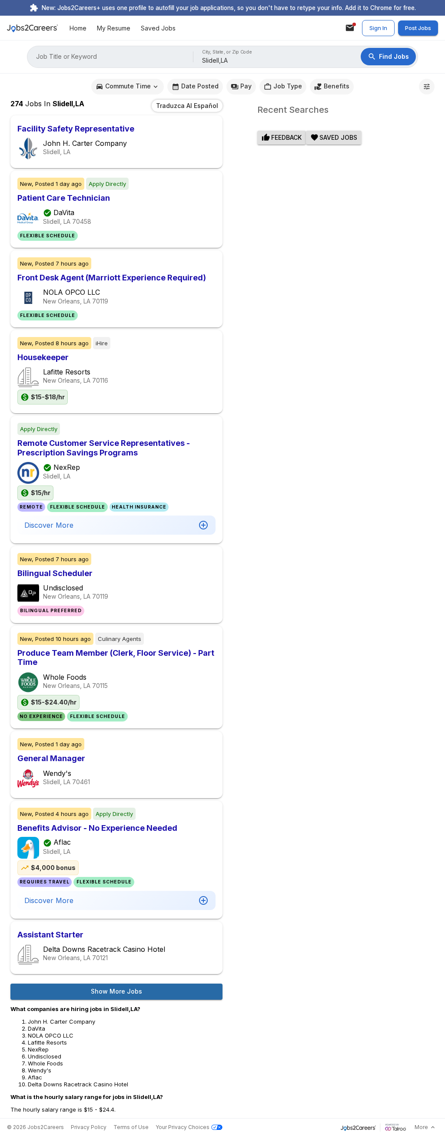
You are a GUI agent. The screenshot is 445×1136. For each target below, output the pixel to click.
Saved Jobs (158, 28)
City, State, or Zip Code (227, 52)
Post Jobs (418, 27)
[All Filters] (427, 86)
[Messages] (350, 28)
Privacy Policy (88, 1127)
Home (78, 28)
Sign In (378, 27)
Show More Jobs (116, 991)
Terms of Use (131, 1127)
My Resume (113, 28)
